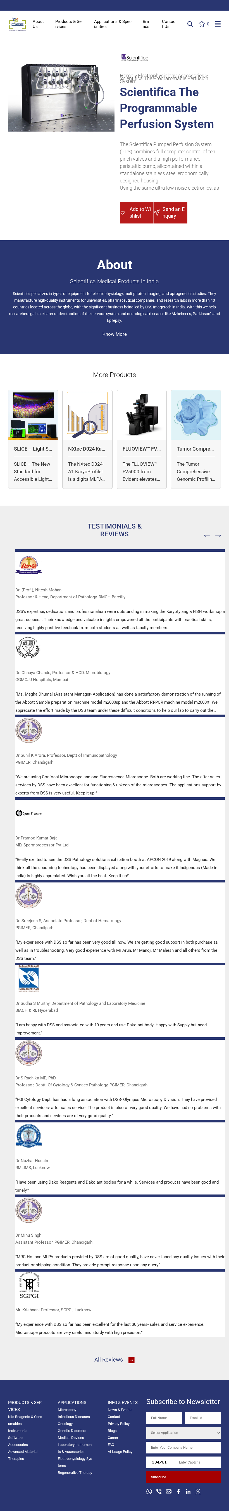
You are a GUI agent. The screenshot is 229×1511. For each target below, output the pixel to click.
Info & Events (123, 1402)
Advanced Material (22, 1452)
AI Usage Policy (120, 1452)
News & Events (120, 1410)
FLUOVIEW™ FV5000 (141, 449)
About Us (38, 24)
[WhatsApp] (149, 1491)
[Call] (159, 1491)
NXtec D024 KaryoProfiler (87, 449)
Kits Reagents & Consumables (25, 1420)
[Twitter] (198, 1491)
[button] (137, 212)
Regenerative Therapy (75, 1472)
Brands (146, 24)
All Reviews (108, 1359)
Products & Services (68, 24)
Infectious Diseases (74, 1417)
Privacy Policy (119, 1424)
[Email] (168, 1491)
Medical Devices (71, 1438)
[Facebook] (178, 1491)
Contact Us (168, 24)
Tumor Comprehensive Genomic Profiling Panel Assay (195, 449)
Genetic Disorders (72, 1431)
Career (113, 1438)
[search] (190, 24)
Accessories (18, 1445)
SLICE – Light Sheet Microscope (32, 449)
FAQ (111, 1445)
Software (15, 1438)
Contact (114, 1417)
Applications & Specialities (113, 24)
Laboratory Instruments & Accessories (75, 1448)
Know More (114, 334)
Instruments (17, 1431)
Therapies (16, 1459)
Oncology (65, 1424)
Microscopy (67, 1410)
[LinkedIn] (188, 1491)
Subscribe (158, 1477)
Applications (72, 1402)
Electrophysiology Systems (75, 1462)
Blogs (112, 1431)
